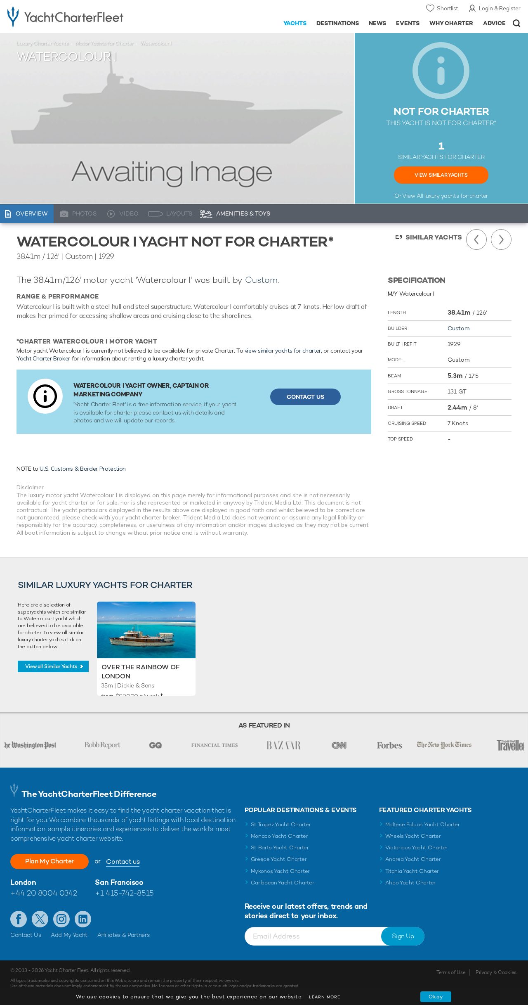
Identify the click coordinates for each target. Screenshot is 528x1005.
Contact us (122, 861)
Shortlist (447, 8)
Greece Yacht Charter (279, 859)
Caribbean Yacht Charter (282, 882)
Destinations (337, 23)
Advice (494, 23)
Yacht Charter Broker (43, 358)
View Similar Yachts (441, 175)
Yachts (295, 23)
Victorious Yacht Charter (416, 847)
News (377, 23)
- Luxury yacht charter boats (81, 16)
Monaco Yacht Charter (279, 835)
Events (408, 23)
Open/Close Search (517, 23)
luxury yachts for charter (456, 195)
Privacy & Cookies (496, 972)
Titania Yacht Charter (412, 871)
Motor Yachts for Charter (104, 43)
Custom (261, 279)
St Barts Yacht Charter (280, 847)
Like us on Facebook (18, 919)
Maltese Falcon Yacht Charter (422, 824)
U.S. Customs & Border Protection (83, 468)
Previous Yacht (476, 239)
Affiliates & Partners (123, 935)
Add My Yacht (69, 935)
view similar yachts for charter (283, 350)
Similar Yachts (433, 237)
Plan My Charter (49, 861)
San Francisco (119, 882)
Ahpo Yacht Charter (410, 882)
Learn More (324, 997)
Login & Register (500, 8)
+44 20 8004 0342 (43, 893)
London (23, 882)
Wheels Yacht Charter (413, 835)
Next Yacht (501, 239)
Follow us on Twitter (40, 919)
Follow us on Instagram (61, 919)
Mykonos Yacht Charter (280, 871)
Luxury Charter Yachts (42, 43)
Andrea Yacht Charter (413, 859)
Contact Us (305, 397)
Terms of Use (450, 972)
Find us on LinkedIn (83, 919)
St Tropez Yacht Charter (281, 824)
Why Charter (451, 23)
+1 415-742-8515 (124, 893)
